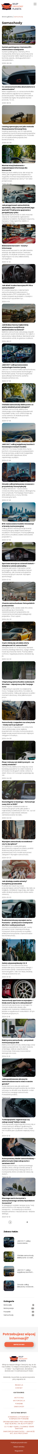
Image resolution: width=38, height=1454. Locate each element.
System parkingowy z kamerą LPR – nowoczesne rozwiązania (17, 48)
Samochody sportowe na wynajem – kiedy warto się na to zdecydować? (17, 1001)
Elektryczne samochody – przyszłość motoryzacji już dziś (18, 1041)
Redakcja (19, 1385)
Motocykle (8, 1305)
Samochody (8, 1315)
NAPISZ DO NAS (19, 1345)
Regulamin (19, 1451)
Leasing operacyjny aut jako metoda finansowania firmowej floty (18, 127)
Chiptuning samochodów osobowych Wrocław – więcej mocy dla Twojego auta (18, 684)
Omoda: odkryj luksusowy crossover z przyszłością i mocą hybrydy (18, 485)
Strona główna (7, 17)
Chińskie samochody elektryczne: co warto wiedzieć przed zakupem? (17, 405)
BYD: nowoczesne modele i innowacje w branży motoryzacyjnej (18, 525)
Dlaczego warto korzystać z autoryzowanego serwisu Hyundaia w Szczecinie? (18, 1200)
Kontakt (19, 1388)
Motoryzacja (9, 1308)
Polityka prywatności (19, 1442)
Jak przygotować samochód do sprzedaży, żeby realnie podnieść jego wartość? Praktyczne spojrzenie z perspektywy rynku (18, 209)
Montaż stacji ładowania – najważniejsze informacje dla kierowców (14, 168)
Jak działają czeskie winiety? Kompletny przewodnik (14, 882)
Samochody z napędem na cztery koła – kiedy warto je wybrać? (18, 723)
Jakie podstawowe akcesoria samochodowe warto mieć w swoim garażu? (17, 1081)
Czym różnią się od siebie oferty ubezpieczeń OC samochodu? (15, 644)
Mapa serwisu (19, 1447)
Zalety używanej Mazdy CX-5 (14, 963)
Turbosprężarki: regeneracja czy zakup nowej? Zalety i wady (16, 1120)
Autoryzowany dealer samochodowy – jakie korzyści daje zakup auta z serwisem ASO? (18, 1161)
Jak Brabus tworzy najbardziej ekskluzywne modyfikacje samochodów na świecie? (15, 327)
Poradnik (7, 1312)
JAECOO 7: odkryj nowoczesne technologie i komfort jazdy (15, 366)
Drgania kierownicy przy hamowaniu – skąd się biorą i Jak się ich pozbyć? (19, 1423)
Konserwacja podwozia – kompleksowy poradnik (19, 1418)
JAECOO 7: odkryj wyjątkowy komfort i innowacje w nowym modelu (18, 445)
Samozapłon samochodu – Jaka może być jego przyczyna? (19, 1432)
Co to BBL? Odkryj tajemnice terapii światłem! (19, 1427)
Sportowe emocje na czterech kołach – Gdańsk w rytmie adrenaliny (18, 564)
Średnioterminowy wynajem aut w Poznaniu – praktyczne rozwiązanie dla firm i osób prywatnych (17, 922)
